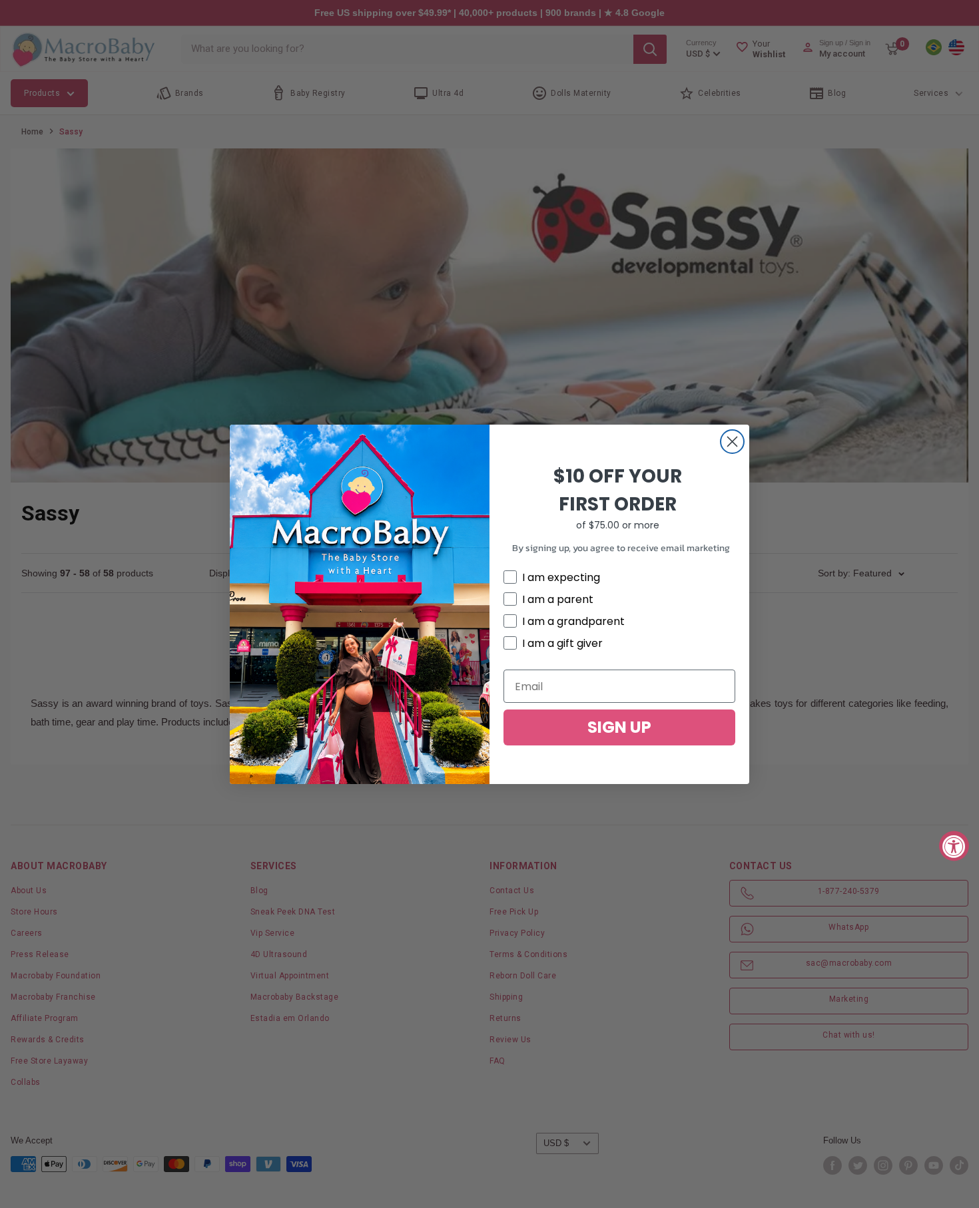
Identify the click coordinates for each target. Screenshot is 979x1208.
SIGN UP (619, 727)
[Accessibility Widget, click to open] (954, 846)
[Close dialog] (732, 441)
